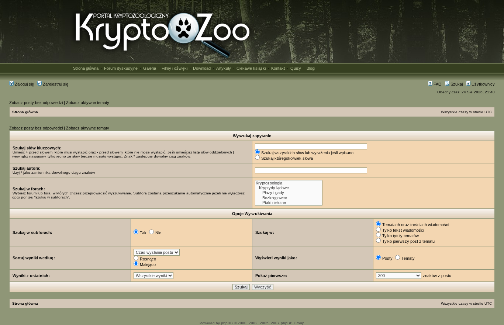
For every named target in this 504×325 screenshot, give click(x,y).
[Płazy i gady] (289, 192)
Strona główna (86, 68)
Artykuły (223, 68)
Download (202, 68)
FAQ (437, 84)
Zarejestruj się (55, 84)
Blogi (311, 68)
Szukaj (456, 84)
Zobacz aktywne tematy (87, 102)
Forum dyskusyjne (121, 68)
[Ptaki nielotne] (289, 202)
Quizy (295, 68)
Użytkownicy (482, 84)
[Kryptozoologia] (289, 183)
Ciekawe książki (251, 68)
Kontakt (278, 68)
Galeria (149, 68)
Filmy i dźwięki (174, 68)
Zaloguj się (24, 84)
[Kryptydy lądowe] (289, 188)
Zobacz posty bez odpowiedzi (36, 102)
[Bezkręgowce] (289, 198)
